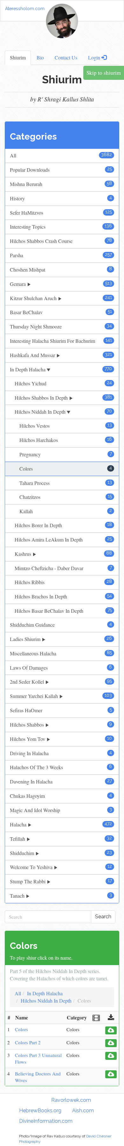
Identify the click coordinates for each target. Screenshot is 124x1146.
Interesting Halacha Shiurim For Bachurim (61, 340)
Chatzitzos (65, 497)
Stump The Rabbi (61, 881)
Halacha (61, 824)
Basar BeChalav (61, 312)
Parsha (61, 255)
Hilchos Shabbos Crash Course (61, 241)
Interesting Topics (61, 226)
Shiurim (18, 57)
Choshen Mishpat (61, 269)
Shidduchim (61, 853)
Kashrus (63, 553)
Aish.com (83, 1111)
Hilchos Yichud (63, 383)
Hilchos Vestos (65, 425)
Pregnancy (65, 454)
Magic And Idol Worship (61, 810)
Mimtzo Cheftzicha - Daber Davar (63, 568)
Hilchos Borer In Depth (63, 525)
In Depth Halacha (61, 369)
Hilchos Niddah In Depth (63, 411)
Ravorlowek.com (71, 1100)
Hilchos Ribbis (63, 582)
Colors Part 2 (28, 1042)
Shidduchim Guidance (61, 624)
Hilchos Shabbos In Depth (63, 397)
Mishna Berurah (61, 184)
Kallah (65, 511)
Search (103, 917)
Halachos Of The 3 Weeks (61, 767)
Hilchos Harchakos (65, 440)
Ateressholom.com (25, 8)
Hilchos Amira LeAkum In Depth (63, 539)
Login (94, 57)
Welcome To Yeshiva (61, 867)
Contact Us (66, 57)
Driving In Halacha (61, 753)
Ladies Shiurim (61, 639)
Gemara (61, 283)
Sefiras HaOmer (61, 710)
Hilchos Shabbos (61, 724)
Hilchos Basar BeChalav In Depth (63, 610)
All (61, 155)
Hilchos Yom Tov (61, 738)
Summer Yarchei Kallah (61, 696)
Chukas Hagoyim (61, 795)
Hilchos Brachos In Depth (63, 596)
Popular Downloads (61, 169)
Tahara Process (65, 483)
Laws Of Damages (61, 667)
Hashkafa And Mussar (61, 355)
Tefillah (61, 838)
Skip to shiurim (103, 72)
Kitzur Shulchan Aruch (61, 298)
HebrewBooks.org (40, 1111)
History (61, 198)
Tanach (61, 895)
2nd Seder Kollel (61, 681)
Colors (65, 468)
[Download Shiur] (111, 1030)
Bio (40, 57)
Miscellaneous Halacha (61, 653)
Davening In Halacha (61, 781)
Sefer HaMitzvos (61, 212)
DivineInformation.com (45, 1121)
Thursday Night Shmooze (61, 326)
